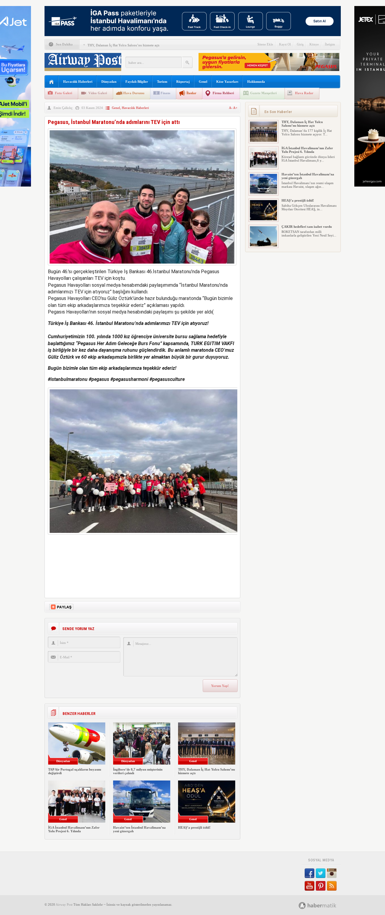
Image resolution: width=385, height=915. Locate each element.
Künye (314, 44)
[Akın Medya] (302, 905)
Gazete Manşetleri (263, 93)
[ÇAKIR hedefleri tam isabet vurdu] (263, 245)
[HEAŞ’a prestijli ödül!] (263, 219)
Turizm (162, 81)
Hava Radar (304, 93)
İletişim (330, 44)
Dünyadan (108, 81)
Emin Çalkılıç (63, 108)
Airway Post (64, 904)
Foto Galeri (63, 93)
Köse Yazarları (227, 81)
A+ (235, 108)
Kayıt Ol (285, 44)
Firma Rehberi (223, 93)
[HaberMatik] (324, 905)
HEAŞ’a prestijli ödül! (194, 827)
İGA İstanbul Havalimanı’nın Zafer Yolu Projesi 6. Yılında (74, 829)
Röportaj (183, 81)
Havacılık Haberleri (77, 81)
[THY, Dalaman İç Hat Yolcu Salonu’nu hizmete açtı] (263, 140)
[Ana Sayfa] (51, 82)
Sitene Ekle (265, 44)
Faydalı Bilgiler (136, 81)
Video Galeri (97, 93)
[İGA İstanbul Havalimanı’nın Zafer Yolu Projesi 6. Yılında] (263, 167)
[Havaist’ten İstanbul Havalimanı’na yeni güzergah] (263, 193)
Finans (165, 93)
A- (231, 108)
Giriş (300, 44)
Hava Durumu (133, 93)
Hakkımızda (256, 81)
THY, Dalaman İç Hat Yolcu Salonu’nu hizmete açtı (123, 45)
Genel (203, 81)
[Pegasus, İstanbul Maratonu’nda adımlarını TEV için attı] (142, 267)
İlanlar (191, 93)
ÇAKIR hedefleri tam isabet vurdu (307, 226)
